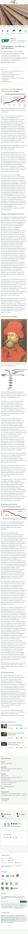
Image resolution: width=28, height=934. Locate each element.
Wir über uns (4, 862)
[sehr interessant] (16, 837)
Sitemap (10, 858)
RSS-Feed (18, 862)
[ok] (10, 837)
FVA (3, 907)
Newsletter (6, 896)
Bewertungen (6, 815)
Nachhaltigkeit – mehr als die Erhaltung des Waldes (15, 743)
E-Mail (3, 788)
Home (2, 858)
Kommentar (21, 815)
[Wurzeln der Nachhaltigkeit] (4, 727)
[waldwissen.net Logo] (14, 2)
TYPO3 (9, 866)
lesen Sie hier (10, 922)
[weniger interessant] (7, 837)
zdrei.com (20, 865)
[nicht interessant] (4, 837)
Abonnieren (23, 901)
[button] (26, 2)
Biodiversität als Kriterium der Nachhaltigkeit (16, 734)
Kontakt (3, 860)
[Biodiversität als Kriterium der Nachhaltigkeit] (4, 736)
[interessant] (13, 837)
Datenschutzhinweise (19, 907)
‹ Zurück (3, 26)
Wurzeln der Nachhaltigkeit (15, 725)
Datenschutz (11, 860)
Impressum (10, 862)
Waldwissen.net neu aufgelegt (8, 919)
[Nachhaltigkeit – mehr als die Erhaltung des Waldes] (4, 745)
